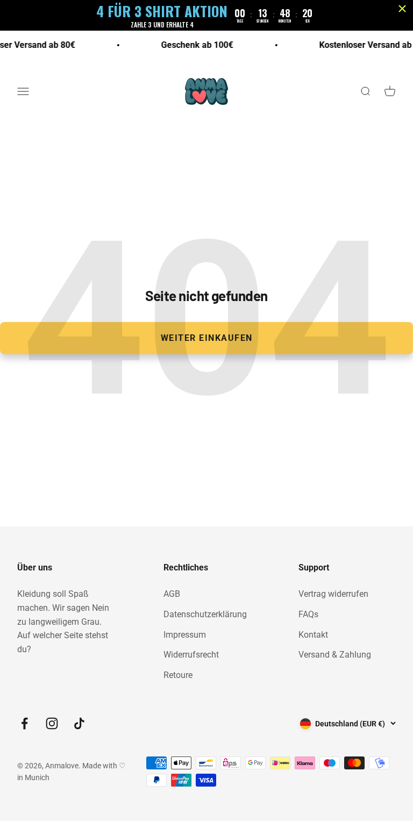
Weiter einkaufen (207, 338)
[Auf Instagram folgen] (52, 723)
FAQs (308, 614)
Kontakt (313, 635)
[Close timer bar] (402, 8)
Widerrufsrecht (191, 654)
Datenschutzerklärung (205, 614)
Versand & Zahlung (334, 654)
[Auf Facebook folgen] (24, 723)
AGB (171, 594)
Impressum (184, 635)
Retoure (178, 675)
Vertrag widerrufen (333, 594)
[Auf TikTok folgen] (79, 723)
